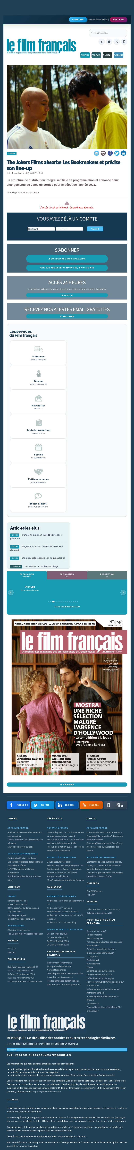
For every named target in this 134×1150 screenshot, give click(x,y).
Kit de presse (93, 956)
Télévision (96, 55)
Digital (107, 55)
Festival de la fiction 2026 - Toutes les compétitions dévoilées (65, 849)
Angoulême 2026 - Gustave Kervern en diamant (36, 548)
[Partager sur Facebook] (110, 153)
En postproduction (30, 588)
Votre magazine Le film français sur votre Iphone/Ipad (103, 991)
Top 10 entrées (15, 911)
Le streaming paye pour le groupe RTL (104, 862)
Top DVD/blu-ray (95, 891)
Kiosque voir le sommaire (59, 966)
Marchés (12, 952)
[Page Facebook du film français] (109, 42)
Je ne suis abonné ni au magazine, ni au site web (67, 268)
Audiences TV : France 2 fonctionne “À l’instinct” (65, 917)
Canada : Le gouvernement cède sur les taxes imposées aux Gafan (105, 874)
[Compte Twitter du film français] (117, 42)
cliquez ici (67, 295)
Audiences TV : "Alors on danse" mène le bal (65, 903)
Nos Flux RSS (93, 1003)
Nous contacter (94, 935)
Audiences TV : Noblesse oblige (35, 566)
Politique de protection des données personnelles (104, 944)
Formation (119, 55)
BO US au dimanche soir (19, 930)
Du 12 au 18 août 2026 (57, 934)
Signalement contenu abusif (100, 953)
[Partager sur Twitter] (117, 153)
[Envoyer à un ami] (97, 153)
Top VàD (91, 894)
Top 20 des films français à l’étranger (25, 934)
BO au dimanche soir (17, 904)
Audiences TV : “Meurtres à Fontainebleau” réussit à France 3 (63, 910)
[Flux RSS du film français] (102, 42)
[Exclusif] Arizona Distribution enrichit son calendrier (25, 834)
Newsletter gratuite (56, 970)
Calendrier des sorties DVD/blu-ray (103, 909)
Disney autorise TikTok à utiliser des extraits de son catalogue (104, 867)
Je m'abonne (67, 784)
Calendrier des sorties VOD (99, 913)
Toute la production (67, 607)
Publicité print (93, 963)
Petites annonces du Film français (63, 981)
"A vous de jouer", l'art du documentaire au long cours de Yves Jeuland (65, 834)
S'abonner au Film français (59, 962)
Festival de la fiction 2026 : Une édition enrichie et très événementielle (65, 841)
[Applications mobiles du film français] (124, 42)
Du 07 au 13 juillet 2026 (58, 941)
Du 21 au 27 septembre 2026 (21, 978)
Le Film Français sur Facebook (101, 971)
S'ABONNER (118, 20)
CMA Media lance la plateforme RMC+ (104, 832)
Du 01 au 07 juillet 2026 (58, 945)
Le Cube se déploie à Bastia (21, 847)
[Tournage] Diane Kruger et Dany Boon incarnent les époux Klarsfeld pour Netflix (105, 847)
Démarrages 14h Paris (18, 901)
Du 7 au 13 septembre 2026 (20, 970)
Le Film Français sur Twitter (99, 974)
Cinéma (85, 55)
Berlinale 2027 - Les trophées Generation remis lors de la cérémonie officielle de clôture (25, 862)
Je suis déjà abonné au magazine (67, 259)
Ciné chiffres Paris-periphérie (21, 919)
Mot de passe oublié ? (98, 19)
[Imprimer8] (103, 153)
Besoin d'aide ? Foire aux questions (64, 984)
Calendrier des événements (60, 977)
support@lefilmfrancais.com (47, 1091)
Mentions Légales (95, 938)
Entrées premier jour (17, 915)
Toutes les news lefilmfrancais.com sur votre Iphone (105, 984)
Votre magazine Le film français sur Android (103, 998)
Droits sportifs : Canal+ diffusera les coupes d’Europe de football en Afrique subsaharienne (64, 872)
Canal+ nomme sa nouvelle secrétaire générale (36, 536)
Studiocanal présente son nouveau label (38, 558)
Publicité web (93, 960)
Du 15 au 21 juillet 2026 (57, 937)
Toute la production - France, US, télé (65, 973)
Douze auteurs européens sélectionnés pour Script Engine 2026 (65, 864)
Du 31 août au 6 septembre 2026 (23, 967)
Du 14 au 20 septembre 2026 (21, 974)
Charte (90, 967)
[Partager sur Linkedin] (123, 153)
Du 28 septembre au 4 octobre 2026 (25, 981)
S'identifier (78, 20)
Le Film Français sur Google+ (100, 978)
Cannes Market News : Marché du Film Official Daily (104, 1009)
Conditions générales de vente (101, 949)
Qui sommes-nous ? (96, 931)
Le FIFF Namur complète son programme (21, 871)
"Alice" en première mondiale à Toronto (65, 880)
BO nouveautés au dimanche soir (23, 908)
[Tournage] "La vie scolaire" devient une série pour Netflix (105, 838)
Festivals (12, 948)
